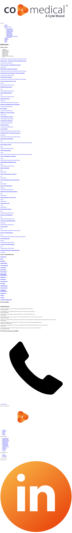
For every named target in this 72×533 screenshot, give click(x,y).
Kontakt (6, 41)
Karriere (6, 25)
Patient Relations (9, 33)
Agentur (6, 24)
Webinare (6, 38)
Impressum (4, 455)
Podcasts (4, 449)
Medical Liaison (9, 34)
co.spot (4, 450)
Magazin (4, 431)
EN (2, 23)
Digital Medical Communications (12, 36)
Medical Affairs (9, 32)
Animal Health (9, 37)
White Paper (5, 448)
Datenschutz (5, 456)
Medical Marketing (10, 28)
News (3, 432)
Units (5, 27)
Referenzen (6, 39)
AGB (3, 454)
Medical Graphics (10, 35)
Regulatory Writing (10, 30)
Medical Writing (9, 29)
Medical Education (10, 31)
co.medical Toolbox (8, 26)
